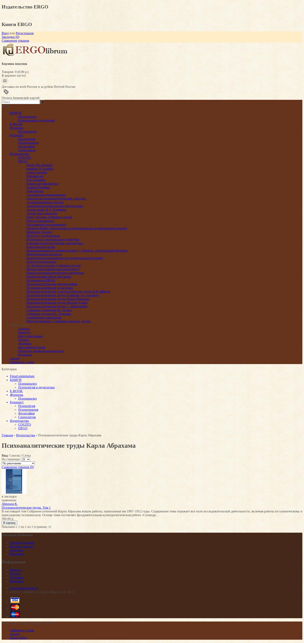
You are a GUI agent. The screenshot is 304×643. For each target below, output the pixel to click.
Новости (24, 332)
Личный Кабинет (22, 542)
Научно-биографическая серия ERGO (53, 269)
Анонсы (24, 328)
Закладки (16, 550)
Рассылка (16, 554)
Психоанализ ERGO (40, 280)
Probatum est (34, 176)
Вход (5, 33)
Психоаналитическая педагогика (49, 287)
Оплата (23, 340)
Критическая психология (44, 254)
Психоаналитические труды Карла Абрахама (58, 299)
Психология (26, 406)
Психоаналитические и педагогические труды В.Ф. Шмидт (68, 291)
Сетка (27, 455)
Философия (26, 413)
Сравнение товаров (15, 40)
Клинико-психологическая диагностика (54, 243)
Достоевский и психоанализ (46, 224)
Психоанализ (27, 383)
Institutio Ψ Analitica (40, 168)
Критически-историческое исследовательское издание (64, 258)
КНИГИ (16, 380)
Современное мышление (43, 317)
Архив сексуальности (41, 213)
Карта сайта (18, 637)
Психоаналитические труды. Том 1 (26, 505)
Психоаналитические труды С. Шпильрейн (56, 306)
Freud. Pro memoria (39, 165)
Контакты (25, 354)
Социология (27, 417)
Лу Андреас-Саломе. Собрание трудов (53, 265)
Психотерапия (28, 409)
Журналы (16, 395)
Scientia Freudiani (38, 187)
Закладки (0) (10, 37)
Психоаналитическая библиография (51, 284)
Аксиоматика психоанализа (46, 194)
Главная (7, 435)
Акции (15, 358)
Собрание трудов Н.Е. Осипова (48, 314)
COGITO (24, 424)
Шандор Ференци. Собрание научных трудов (58, 321)
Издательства (19, 421)
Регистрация (25, 33)
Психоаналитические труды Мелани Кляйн (57, 302)
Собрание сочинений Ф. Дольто (49, 310)
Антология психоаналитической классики (56, 198)
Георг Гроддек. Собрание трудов (49, 217)
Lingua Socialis (36, 172)
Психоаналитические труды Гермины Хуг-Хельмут (62, 295)
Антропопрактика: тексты (44, 202)
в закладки (9, 496)
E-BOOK (16, 391)
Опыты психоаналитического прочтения (55, 273)
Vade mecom (34, 191)
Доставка (24, 343)
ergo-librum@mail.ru (23, 588)
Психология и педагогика (36, 387)
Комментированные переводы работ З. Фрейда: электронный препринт (77, 250)
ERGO (23, 428)
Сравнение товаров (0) (18, 467)
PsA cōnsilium (35, 180)
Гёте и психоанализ (40, 221)
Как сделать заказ (30, 336)
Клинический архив (40, 247)
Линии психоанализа (41, 261)
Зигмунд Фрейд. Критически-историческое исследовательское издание (76, 228)
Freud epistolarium (22, 376)
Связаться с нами (22, 362)
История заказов (21, 546)
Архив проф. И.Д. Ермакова (46, 209)
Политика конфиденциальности (40, 351)
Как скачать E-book (31, 347)
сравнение (9, 500)
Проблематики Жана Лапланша (48, 276)
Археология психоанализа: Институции (54, 206)
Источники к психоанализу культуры (52, 239)
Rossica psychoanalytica (42, 183)
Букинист (17, 402)
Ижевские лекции (39, 232)
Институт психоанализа (43, 235)
